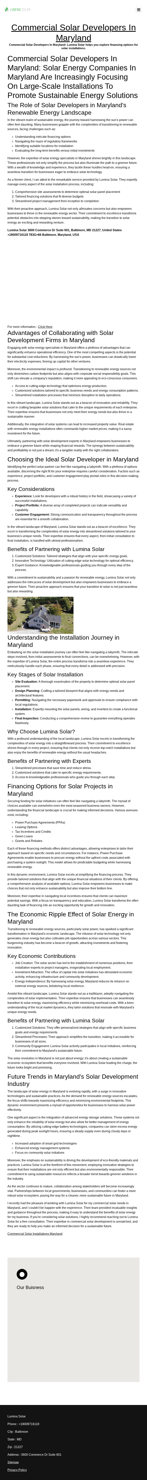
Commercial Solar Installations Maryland (34, 1233)
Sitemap (13, 1462)
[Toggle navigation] (138, 10)
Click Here (45, 326)
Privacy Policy (17, 1470)
